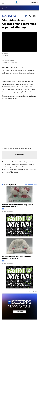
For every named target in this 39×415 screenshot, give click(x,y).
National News (9, 16)
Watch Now (34, 2)
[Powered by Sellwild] (34, 292)
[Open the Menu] (3, 2)
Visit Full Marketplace (31, 184)
